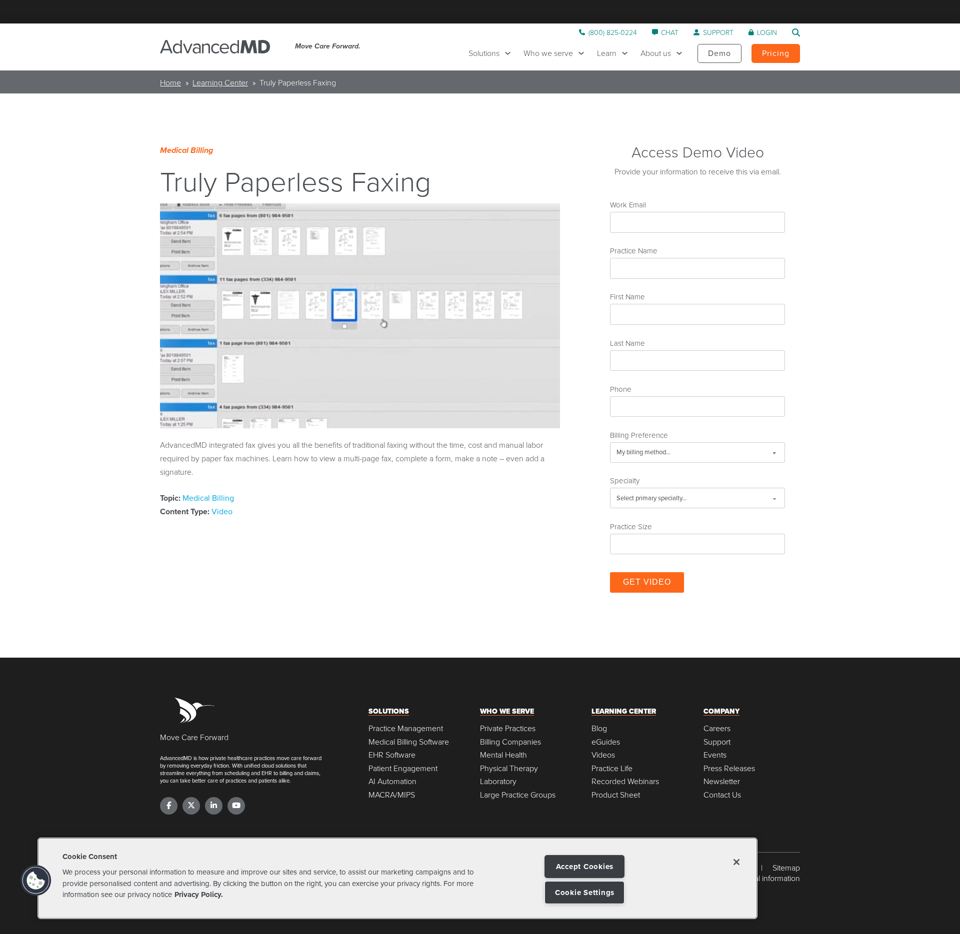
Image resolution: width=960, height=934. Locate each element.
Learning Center (220, 82)
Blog (599, 728)
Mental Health (503, 755)
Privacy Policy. (198, 894)
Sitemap (786, 868)
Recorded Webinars (625, 781)
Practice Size (631, 526)
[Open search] (796, 32)
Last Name (627, 343)
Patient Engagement (403, 768)
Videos (603, 755)
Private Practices (508, 728)
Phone (621, 389)
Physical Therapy (509, 768)
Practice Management (405, 728)
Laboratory (498, 781)
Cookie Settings (584, 892)
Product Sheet (616, 795)
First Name (627, 296)
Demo (719, 52)
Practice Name (634, 250)
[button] (36, 881)
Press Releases (729, 768)
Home (170, 82)
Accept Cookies (585, 866)
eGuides (606, 742)
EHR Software (392, 755)
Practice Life (612, 768)
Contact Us (722, 795)
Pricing (776, 52)
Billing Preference (639, 435)
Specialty (625, 480)
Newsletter (722, 781)
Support (717, 742)
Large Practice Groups (518, 795)
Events (715, 755)
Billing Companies (510, 742)
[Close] (737, 862)
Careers (717, 728)
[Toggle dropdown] (510, 53)
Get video (647, 582)
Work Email (628, 204)
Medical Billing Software (408, 742)
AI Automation (392, 781)
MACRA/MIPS (391, 795)
